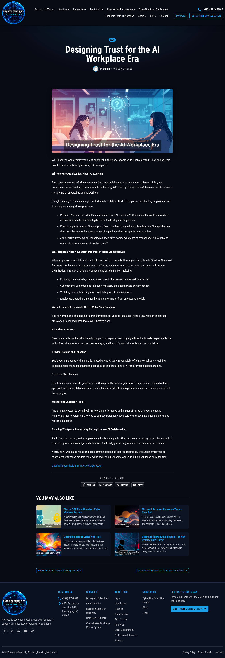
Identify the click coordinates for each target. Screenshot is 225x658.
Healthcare (120, 603)
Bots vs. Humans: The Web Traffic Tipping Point (59, 570)
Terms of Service (205, 652)
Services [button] (62, 9)
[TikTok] (32, 631)
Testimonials (96, 9)
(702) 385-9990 (213, 9)
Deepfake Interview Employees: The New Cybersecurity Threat (163, 538)
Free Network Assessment (121, 9)
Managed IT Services (97, 598)
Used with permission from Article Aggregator (77, 465)
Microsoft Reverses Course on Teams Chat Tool (162, 511)
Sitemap (219, 652)
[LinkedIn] (18, 631)
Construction (121, 614)
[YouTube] (25, 631)
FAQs (153, 16)
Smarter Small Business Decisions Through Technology (162, 570)
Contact (164, 16)
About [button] (141, 16)
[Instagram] (11, 631)
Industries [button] (78, 9)
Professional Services (125, 635)
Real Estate (120, 619)
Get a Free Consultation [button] (206, 15)
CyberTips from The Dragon (153, 9)
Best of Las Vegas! (45, 9)
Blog (112, 40)
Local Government (124, 629)
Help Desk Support (96, 618)
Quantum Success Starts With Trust (82, 536)
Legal (117, 598)
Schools (118, 640)
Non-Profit (119, 624)
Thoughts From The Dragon (119, 16)
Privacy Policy (189, 652)
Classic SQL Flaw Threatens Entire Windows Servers (82, 511)
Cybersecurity (93, 603)
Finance (118, 608)
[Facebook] (5, 631)
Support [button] (181, 15)
